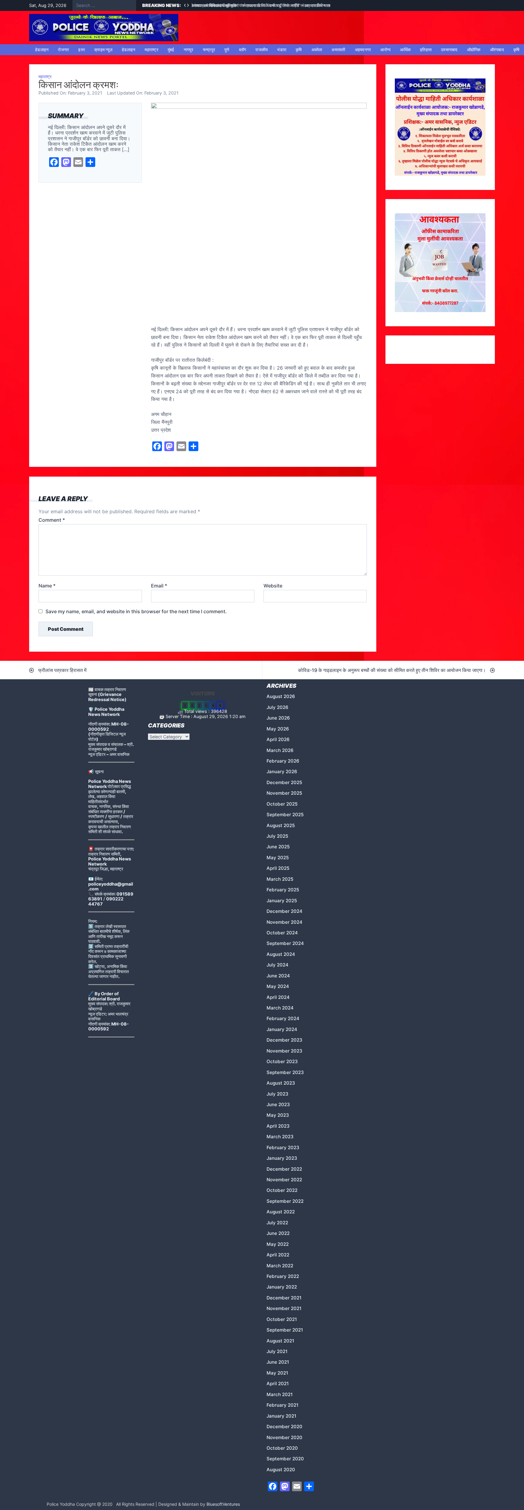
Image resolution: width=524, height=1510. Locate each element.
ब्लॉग (242, 49)
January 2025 (282, 900)
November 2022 (284, 1179)
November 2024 (284, 922)
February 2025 (283, 890)
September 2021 (285, 1330)
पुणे (227, 49)
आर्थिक (405, 49)
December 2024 (284, 911)
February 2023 (283, 1147)
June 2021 (278, 1362)
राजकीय (261, 49)
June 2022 (278, 1233)
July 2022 (277, 1223)
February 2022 (283, 1276)
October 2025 (282, 804)
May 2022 (278, 1244)
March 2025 (280, 879)
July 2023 (277, 1094)
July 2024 (277, 965)
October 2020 (282, 1448)
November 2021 (284, 1308)
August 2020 (281, 1469)
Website (273, 585)
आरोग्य (385, 49)
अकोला (316, 49)
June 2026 (278, 718)
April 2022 (278, 1255)
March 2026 (280, 750)
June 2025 (278, 847)
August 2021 (280, 1341)
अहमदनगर (363, 49)
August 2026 (281, 696)
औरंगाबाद (497, 49)
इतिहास (426, 49)
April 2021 (278, 1383)
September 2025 (285, 814)
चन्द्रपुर (209, 49)
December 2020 (284, 1426)
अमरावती (338, 49)
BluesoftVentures (223, 1504)
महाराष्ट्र (151, 49)
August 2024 (281, 954)
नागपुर (188, 49)
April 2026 (278, 739)
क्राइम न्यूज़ (103, 49)
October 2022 (282, 1190)
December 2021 (284, 1298)
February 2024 (283, 1018)
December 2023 (284, 1040)
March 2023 (280, 1136)
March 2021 (280, 1394)
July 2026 (277, 707)
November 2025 (284, 793)
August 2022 (281, 1212)
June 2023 (278, 1104)
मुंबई (171, 49)
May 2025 (278, 857)
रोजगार (63, 49)
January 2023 (282, 1158)
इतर (81, 49)
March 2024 (280, 1008)
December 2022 (284, 1169)
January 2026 (282, 771)
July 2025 (277, 836)
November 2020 (284, 1437)
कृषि (299, 49)
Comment (52, 520)
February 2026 (283, 761)
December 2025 (284, 782)
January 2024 (282, 1029)
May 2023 (278, 1115)
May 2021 (277, 1373)
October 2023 (282, 1061)
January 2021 (281, 1416)
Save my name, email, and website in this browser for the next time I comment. (136, 611)
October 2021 (282, 1319)
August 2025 (281, 825)
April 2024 (278, 997)
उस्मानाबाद (449, 49)
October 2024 (282, 933)
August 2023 (281, 1083)
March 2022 (280, 1266)
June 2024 (278, 976)
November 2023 (284, 1051)
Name (47, 585)
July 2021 (277, 1351)
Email (159, 585)
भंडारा (281, 49)
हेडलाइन (42, 49)
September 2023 (285, 1072)
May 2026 (278, 729)
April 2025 (278, 868)
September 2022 (285, 1201)
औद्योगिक (474, 49)
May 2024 (278, 986)
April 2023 (278, 1126)
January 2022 (282, 1287)
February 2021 (282, 1405)
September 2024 (285, 943)
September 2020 (285, 1459)
